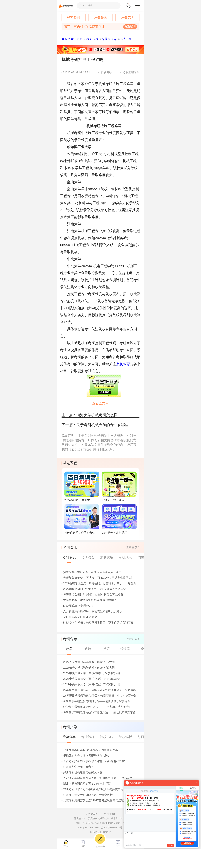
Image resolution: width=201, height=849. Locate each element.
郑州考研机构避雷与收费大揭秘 (82, 772)
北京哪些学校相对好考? (78, 766)
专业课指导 (109, 39)
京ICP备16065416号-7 (112, 827)
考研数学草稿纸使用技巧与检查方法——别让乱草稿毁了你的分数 (101, 712)
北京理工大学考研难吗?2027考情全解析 (88, 794)
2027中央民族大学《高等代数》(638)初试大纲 (91, 684)
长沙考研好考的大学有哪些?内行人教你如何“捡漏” (94, 761)
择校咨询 (73, 17)
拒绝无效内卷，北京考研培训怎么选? (86, 755)
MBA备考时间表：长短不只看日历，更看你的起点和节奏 (98, 622)
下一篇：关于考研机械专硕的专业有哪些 (95, 425)
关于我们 (111, 814)
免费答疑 (100, 17)
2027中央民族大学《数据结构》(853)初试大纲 (91, 673)
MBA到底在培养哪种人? (78, 605)
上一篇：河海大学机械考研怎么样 (89, 415)
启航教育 (123, 364)
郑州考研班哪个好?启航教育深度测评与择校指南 (93, 789)
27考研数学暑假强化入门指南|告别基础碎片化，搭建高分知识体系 (101, 695)
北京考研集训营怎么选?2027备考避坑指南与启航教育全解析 (100, 800)
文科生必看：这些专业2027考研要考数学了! (90, 600)
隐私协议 (95, 832)
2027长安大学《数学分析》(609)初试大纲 (89, 667)
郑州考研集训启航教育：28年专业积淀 (87, 783)
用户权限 (106, 832)
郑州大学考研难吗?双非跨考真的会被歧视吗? (91, 750)
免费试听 (127, 17)
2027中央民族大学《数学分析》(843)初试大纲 (91, 678)
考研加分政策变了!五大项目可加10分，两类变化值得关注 (98, 577)
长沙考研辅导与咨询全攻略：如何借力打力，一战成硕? (97, 778)
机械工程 (125, 39)
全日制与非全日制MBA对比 (80, 617)
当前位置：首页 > (73, 39)
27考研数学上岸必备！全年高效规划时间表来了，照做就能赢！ (101, 690)
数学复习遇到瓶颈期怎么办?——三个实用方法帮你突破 (97, 706)
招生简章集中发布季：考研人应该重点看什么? (92, 572)
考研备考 (92, 39)
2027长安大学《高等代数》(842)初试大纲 (89, 662)
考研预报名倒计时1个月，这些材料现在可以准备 (93, 594)
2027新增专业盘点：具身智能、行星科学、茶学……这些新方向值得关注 (101, 583)
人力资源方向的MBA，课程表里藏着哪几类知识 (92, 611)
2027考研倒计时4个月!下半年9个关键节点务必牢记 (94, 589)
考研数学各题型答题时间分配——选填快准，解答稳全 (96, 701)
